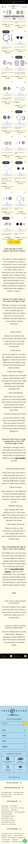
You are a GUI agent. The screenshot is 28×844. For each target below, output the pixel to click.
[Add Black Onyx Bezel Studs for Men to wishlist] (25, 162)
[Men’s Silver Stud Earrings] (8, 143)
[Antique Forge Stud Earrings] (8, 12)
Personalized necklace (7, 794)
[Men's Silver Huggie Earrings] (20, 199)
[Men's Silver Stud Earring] (20, 38)
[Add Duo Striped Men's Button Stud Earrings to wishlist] (12, 111)
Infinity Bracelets (12, 837)
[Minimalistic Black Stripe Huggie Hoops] (20, 117)
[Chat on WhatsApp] (25, 841)
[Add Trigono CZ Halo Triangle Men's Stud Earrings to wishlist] (12, 217)
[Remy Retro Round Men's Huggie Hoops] (8, 38)
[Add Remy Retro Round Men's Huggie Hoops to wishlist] (12, 31)
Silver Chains (14, 808)
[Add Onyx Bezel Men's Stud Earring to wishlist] (25, 217)
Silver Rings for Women (7, 833)
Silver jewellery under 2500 (8, 822)
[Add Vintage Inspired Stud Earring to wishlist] (25, 136)
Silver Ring (21, 808)
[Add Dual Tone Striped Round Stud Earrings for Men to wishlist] (12, 82)
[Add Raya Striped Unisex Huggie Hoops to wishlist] (12, 56)
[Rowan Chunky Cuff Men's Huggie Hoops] (8, 168)
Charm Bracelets (5, 841)
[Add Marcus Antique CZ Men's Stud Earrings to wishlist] (12, 192)
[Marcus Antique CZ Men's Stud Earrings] (8, 199)
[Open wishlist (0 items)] (23, 7)
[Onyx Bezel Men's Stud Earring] (20, 224)
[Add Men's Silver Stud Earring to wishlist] (25, 31)
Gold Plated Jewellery (19, 812)
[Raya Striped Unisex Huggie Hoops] (8, 63)
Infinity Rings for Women (17, 841)
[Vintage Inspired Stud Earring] (20, 143)
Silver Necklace (5, 808)
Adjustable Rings (22, 837)
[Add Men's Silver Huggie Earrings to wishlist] (25, 192)
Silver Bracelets (14, 806)
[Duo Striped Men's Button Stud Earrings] (8, 117)
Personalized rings (18, 794)
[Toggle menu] (2, 7)
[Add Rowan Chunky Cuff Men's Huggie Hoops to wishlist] (12, 162)
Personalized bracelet (7, 792)
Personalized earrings (18, 792)
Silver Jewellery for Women (8, 816)
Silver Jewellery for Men (7, 818)
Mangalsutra (15, 839)
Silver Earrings (5, 806)
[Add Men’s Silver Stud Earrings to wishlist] (12, 136)
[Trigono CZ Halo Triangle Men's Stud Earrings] (8, 224)
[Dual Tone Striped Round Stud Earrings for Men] (8, 88)
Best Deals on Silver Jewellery (9, 824)
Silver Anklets (14, 810)
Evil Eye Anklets (6, 839)
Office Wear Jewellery (7, 814)
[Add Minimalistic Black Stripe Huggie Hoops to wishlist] (25, 111)
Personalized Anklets (6, 796)
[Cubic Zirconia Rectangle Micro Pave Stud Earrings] (20, 63)
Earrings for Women (18, 835)
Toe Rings (4, 837)
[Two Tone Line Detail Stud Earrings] (20, 12)
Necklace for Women (19, 833)
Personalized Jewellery (7, 812)
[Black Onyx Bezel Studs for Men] (20, 168)
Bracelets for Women (7, 835)
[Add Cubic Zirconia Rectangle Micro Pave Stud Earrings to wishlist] (25, 56)
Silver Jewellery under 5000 (8, 820)
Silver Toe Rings (5, 810)
